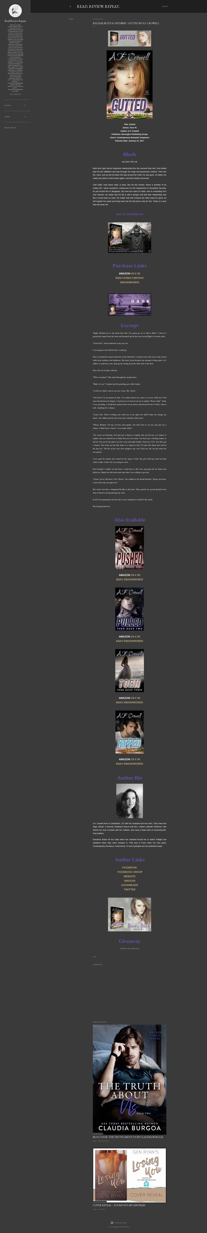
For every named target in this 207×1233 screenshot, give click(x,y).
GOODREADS (129, 885)
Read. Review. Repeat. (98, 6)
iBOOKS (138, 277)
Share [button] (71, 19)
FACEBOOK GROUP (130, 871)
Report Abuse (10, 128)
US (132, 273)
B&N (118, 277)
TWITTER (129, 889)
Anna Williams (124, 1227)
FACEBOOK (129, 867)
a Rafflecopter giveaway (130, 948)
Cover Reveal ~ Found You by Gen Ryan (119, 1205)
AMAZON (129, 880)
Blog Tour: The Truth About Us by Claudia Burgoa (128, 1137)
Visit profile (15, 94)
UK (138, 273)
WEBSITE (130, 876)
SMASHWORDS (133, 579)
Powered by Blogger (120, 1223)
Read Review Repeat (15, 20)
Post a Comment (103, 1141)
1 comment (101, 1209)
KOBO (127, 277)
